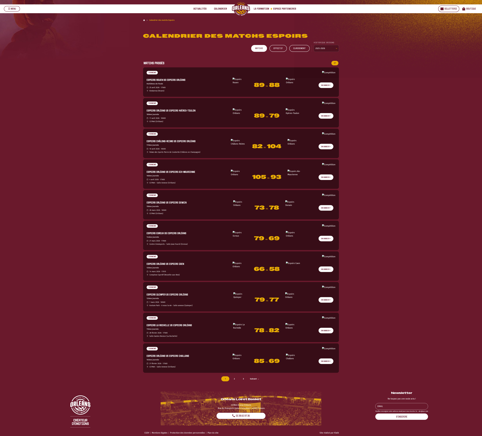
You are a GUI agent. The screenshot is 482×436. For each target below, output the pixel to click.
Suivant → (254, 379)
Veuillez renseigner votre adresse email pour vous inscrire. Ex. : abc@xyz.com (401, 411)
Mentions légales (159, 433)
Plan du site (212, 433)
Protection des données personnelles (187, 433)
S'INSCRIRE (401, 417)
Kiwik (336, 433)
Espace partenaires (283, 9)
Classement (299, 48)
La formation (261, 9)
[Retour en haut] (476, 430)
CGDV (146, 433)
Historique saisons (324, 42)
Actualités (200, 9)
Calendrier (220, 9)
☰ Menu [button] (12, 9)
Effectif (278, 48)
